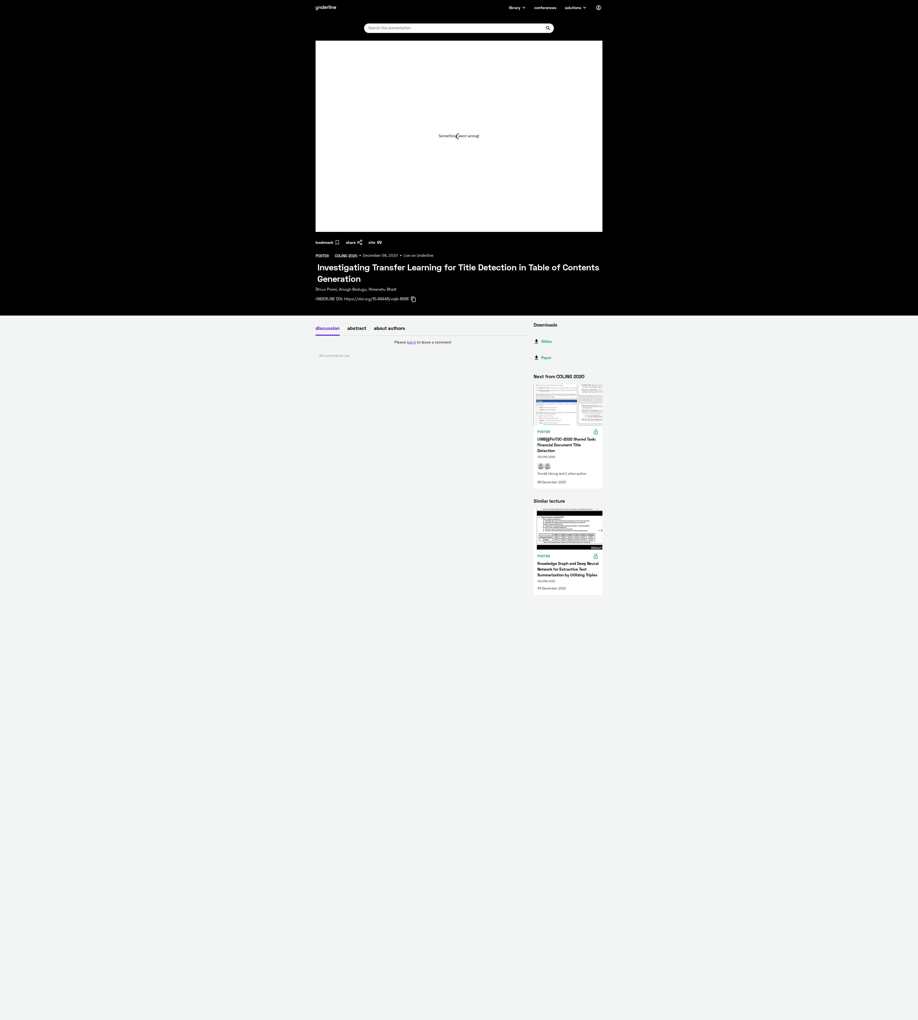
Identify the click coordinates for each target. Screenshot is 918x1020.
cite (371, 242)
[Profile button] (598, 7)
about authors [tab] (389, 328)
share (351, 242)
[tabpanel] (423, 349)
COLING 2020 (570, 376)
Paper (546, 357)
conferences (545, 7)
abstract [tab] (356, 328)
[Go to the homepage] (326, 7)
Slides (546, 341)
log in (411, 342)
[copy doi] (416, 299)
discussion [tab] (328, 328)
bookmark (324, 242)
